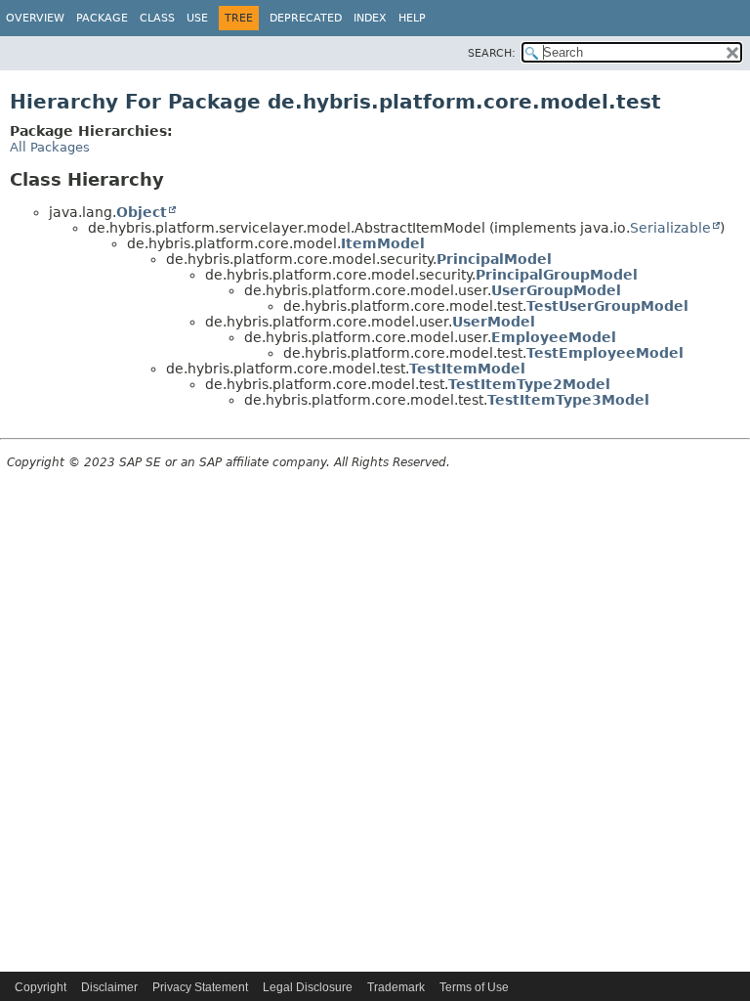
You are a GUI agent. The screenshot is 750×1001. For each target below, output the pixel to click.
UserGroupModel (556, 290)
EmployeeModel (553, 337)
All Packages (50, 147)
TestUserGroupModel (607, 306)
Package (102, 18)
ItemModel (383, 243)
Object (141, 212)
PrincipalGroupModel (557, 275)
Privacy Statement (200, 987)
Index (370, 18)
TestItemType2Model (529, 384)
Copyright (40, 987)
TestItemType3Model (568, 400)
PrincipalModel (494, 259)
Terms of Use (474, 987)
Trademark (396, 987)
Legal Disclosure (308, 987)
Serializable (670, 228)
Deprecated (306, 18)
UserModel (493, 321)
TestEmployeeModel (605, 353)
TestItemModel (467, 368)
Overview (35, 18)
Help (412, 18)
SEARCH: (492, 53)
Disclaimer (109, 987)
